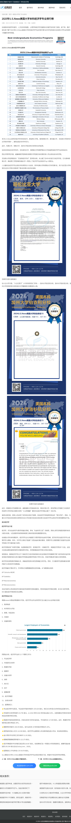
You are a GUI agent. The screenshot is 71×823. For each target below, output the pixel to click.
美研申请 (52, 7)
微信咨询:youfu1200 (50, 765)
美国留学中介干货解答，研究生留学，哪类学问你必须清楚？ (16, 797)
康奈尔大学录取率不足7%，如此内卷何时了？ (15, 788)
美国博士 (50, 816)
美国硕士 (43, 816)
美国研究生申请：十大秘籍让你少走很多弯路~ (15, 793)
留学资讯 (30, 7)
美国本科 (36, 816)
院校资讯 (62, 7)
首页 (20, 7)
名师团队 (57, 816)
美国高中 (29, 816)
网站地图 (54, 812)
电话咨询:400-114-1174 (25, 765)
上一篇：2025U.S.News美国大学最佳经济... (14, 759)
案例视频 (64, 816)
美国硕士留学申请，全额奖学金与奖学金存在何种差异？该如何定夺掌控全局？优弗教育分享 (16, 783)
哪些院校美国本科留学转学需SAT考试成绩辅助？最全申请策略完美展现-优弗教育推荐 (16, 802)
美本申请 (41, 7)
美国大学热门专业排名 (20, 14)
